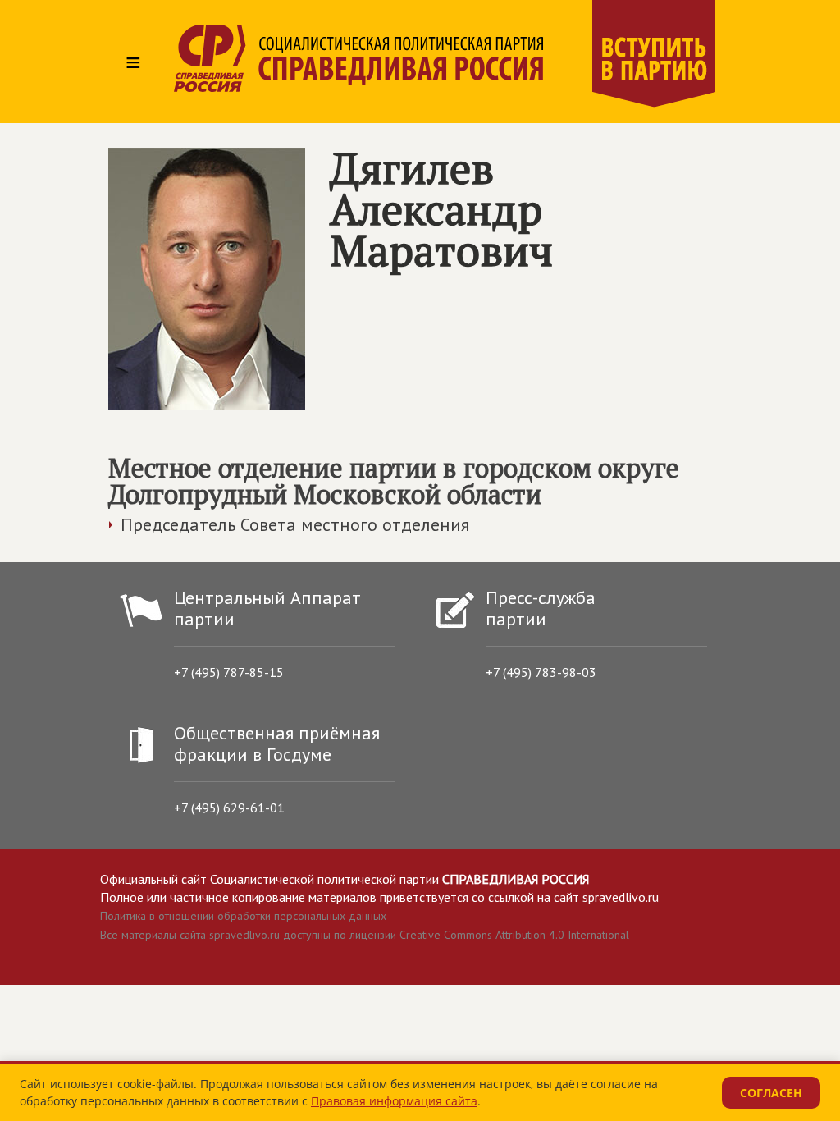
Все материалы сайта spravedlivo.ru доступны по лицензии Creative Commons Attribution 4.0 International (364, 934)
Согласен (771, 1092)
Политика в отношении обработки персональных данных (243, 915)
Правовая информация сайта (394, 1101)
